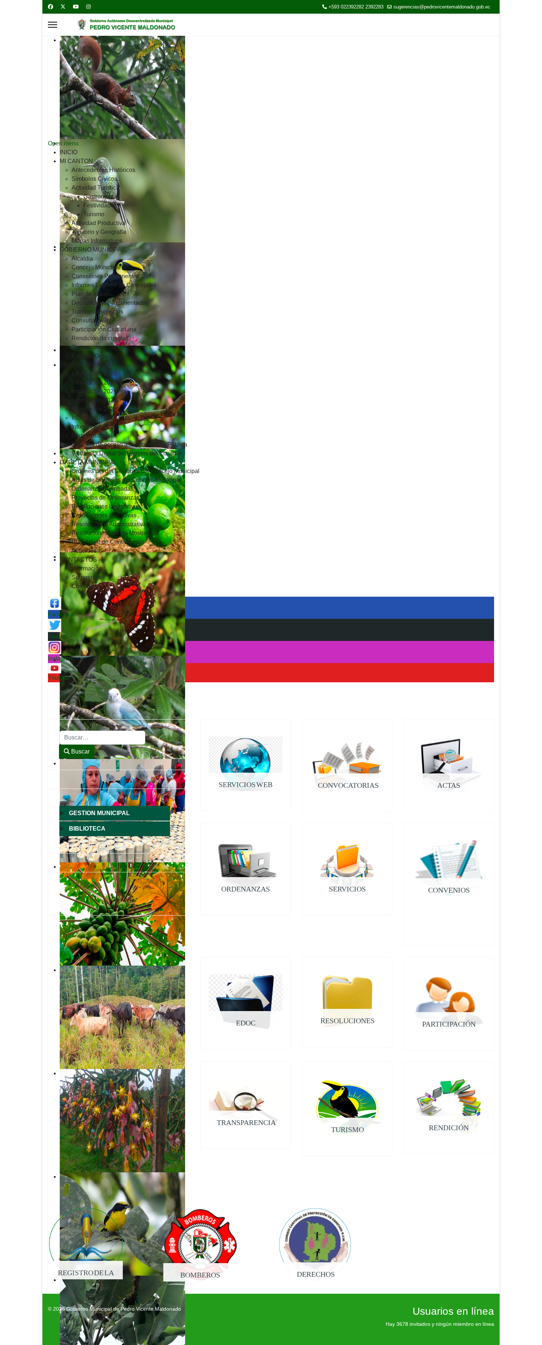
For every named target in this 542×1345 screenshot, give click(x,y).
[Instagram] (88, 7)
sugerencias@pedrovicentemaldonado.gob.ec (441, 7)
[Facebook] (50, 7)
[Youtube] (76, 7)
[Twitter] (63, 7)
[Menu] (52, 25)
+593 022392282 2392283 (356, 7)
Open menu (63, 143)
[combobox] (102, 738)
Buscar (80, 751)
